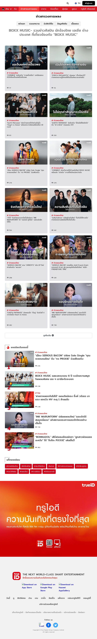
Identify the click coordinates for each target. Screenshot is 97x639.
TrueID (7, 3)
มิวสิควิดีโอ (48, 23)
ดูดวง (74, 8)
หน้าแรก (21, 23)
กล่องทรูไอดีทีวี (74, 598)
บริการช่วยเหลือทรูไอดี (48, 604)
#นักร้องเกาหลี (49, 471)
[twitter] (55, 625)
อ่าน (7, 8)
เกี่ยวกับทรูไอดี (17, 612)
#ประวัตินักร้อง (39, 466)
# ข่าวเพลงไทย (12, 73)
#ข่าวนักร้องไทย (12, 466)
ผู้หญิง (65, 8)
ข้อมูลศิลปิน (62, 23)
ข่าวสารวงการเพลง (29, 8)
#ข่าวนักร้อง (35, 471)
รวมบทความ (34, 23)
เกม (36, 598)
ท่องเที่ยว (54, 8)
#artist (51, 466)
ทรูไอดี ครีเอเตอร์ (88, 8)
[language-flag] (76, 3)
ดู (13, 598)
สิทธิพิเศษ (21, 598)
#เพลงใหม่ (24, 471)
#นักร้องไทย (26, 466)
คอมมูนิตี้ (87, 598)
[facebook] (48, 625)
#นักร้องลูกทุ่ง (81, 466)
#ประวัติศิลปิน (11, 471)
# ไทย (37, 392)
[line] (41, 625)
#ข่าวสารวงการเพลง (65, 466)
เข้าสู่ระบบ (88, 3)
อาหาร (43, 8)
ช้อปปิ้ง (52, 598)
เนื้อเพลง (75, 23)
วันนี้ (8, 598)
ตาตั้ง (43, 598)
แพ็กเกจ (61, 598)
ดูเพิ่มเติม (47, 335)
